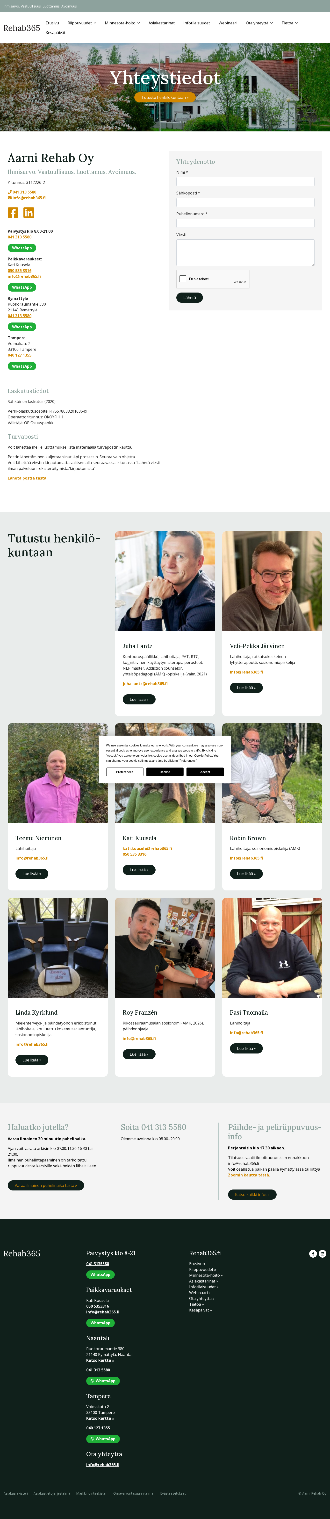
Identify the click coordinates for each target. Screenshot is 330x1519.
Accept (205, 772)
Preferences (124, 772)
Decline (165, 772)
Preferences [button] (187, 760)
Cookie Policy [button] (203, 755)
